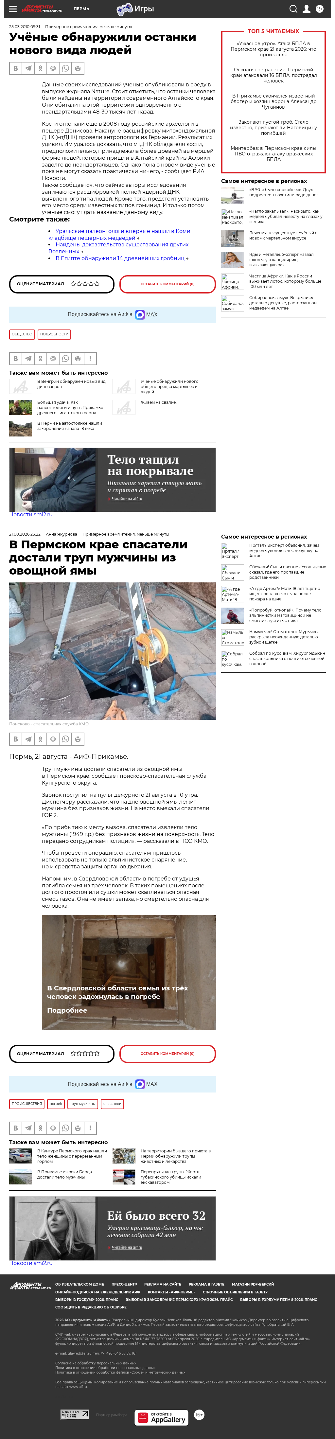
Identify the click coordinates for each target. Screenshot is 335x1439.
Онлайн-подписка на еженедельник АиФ (97, 1292)
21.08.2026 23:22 (25, 534)
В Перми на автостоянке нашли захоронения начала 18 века (69, 426)
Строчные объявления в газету (235, 1292)
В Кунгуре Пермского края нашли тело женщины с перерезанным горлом (72, 1156)
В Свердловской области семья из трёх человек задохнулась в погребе (117, 992)
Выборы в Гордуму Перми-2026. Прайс (278, 1300)
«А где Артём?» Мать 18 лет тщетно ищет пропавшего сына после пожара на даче (284, 593)
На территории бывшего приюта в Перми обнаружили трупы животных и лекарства (176, 1156)
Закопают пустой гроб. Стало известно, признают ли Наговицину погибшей (273, 127)
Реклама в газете (206, 1284)
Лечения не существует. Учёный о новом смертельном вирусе (283, 235)
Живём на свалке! (159, 402)
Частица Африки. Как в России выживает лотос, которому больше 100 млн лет (285, 281)
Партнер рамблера (111, 1415)
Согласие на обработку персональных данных (95, 1363)
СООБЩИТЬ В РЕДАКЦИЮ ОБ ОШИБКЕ (91, 1307)
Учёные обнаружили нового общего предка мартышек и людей (170, 386)
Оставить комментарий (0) (168, 284)
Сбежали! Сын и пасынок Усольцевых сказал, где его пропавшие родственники (287, 572)
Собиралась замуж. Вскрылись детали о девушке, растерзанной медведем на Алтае (283, 303)
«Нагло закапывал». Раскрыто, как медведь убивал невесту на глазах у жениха (286, 216)
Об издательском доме (79, 1284)
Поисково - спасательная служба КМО (49, 723)
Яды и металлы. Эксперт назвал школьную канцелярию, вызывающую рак (281, 259)
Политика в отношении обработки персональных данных (105, 1368)
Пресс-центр (124, 1284)
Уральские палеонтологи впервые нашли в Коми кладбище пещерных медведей (119, 234)
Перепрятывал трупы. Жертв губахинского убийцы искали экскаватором (171, 1177)
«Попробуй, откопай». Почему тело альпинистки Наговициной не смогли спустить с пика (285, 615)
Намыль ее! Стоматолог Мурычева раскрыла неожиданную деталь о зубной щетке (284, 637)
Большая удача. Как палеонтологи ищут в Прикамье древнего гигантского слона (70, 407)
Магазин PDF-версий (253, 1284)
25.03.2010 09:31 (24, 26)
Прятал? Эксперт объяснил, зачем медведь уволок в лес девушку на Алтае (284, 550)
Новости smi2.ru (31, 514)
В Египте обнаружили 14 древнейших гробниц (120, 258)
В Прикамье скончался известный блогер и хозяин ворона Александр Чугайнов (274, 101)
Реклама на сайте (162, 1284)
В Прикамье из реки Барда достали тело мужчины (64, 1174)
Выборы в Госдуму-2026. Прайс (86, 1300)
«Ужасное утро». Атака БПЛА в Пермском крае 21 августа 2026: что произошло (273, 49)
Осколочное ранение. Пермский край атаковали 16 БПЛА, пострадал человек (273, 75)
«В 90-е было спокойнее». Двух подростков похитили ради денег (283, 192)
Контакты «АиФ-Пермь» (171, 1292)
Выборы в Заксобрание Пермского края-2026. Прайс (179, 1300)
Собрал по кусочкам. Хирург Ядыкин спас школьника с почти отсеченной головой (287, 658)
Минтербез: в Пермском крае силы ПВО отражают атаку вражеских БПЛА (273, 154)
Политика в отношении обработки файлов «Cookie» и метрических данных (120, 1372)
